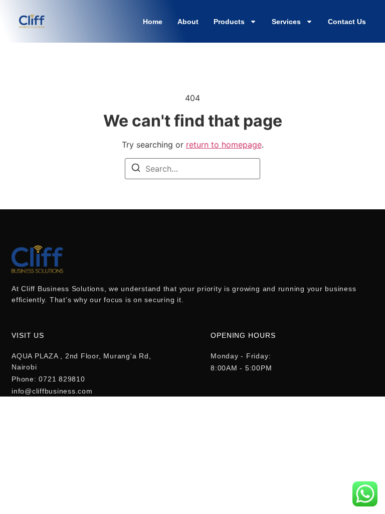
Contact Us (347, 22)
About (188, 22)
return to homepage (224, 145)
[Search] (136, 169)
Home (152, 22)
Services (286, 22)
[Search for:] (192, 168)
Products (229, 22)
